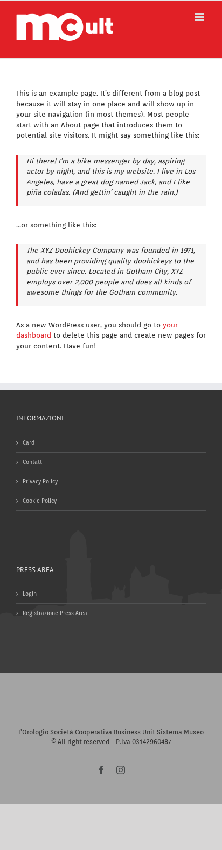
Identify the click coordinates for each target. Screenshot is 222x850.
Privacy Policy (40, 481)
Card (28, 442)
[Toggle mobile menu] (200, 17)
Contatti (33, 462)
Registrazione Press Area (55, 613)
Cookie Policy (40, 500)
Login (30, 593)
